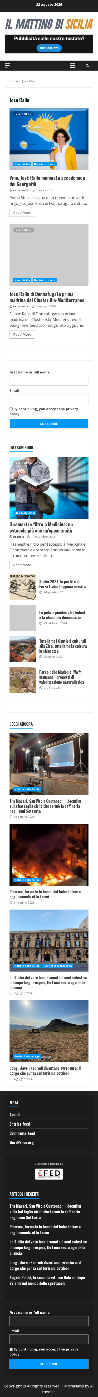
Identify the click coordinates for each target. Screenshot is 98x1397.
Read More (22, 212)
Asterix (18, 537)
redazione (21, 190)
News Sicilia (22, 164)
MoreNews (74, 1386)
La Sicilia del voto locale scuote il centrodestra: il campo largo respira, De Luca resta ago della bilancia (49, 941)
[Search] (87, 65)
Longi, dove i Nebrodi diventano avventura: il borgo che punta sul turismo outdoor (49, 1031)
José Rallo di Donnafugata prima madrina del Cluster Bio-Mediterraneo (49, 255)
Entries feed (20, 1124)
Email (14, 390)
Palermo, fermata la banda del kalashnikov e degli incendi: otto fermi (49, 855)
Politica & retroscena (58, 966)
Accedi (15, 1115)
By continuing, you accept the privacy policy (44, 411)
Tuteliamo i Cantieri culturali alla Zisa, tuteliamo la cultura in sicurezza (23, 649)
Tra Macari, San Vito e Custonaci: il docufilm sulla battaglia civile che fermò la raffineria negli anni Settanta (49, 764)
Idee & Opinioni (25, 513)
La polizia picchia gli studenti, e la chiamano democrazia (23, 618)
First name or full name (30, 372)
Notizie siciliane (44, 164)
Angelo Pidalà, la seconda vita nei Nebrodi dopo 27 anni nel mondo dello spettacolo (47, 1280)
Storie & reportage (27, 1056)
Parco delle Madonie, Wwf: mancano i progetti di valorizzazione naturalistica (23, 680)
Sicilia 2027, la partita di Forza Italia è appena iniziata (23, 587)
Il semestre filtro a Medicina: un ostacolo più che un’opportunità (49, 488)
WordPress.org (22, 1142)
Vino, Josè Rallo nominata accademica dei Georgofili (49, 139)
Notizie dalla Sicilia (27, 789)
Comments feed (22, 1133)
